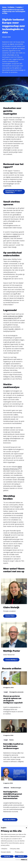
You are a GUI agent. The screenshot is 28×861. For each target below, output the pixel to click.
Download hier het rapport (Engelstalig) (13, 192)
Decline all (21, 856)
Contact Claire (9, 616)
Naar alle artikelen (9, 819)
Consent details (6, 852)
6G (15, 294)
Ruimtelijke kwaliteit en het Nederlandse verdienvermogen (13, 746)
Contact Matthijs (12, 660)
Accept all (7, 856)
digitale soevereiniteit (10, 236)
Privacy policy (19, 852)
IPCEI (7, 535)
